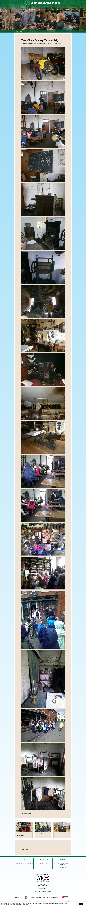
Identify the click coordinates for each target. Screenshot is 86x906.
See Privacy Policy (24, 904)
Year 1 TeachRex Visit (60, 834)
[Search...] (26, 897)
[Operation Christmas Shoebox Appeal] (24, 827)
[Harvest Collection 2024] (43, 827)
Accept (81, 904)
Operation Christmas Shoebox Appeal (22, 834)
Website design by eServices (52, 897)
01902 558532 (44, 863)
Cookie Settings (74, 904)
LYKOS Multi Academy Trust (44, 874)
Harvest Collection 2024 (41, 834)
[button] (43, 9)
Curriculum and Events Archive (26, 813)
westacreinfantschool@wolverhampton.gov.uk (24, 863)
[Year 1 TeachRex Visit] (62, 827)
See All (69, 820)
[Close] (84, 904)
